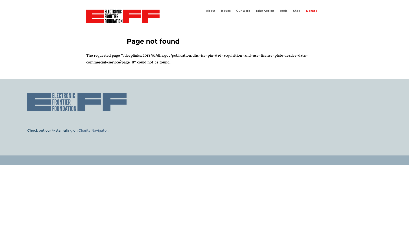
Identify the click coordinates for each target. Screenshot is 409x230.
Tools (283, 10)
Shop (297, 10)
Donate (311, 10)
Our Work (243, 10)
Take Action (265, 10)
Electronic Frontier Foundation (123, 19)
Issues (226, 10)
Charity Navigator (93, 130)
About (211, 10)
